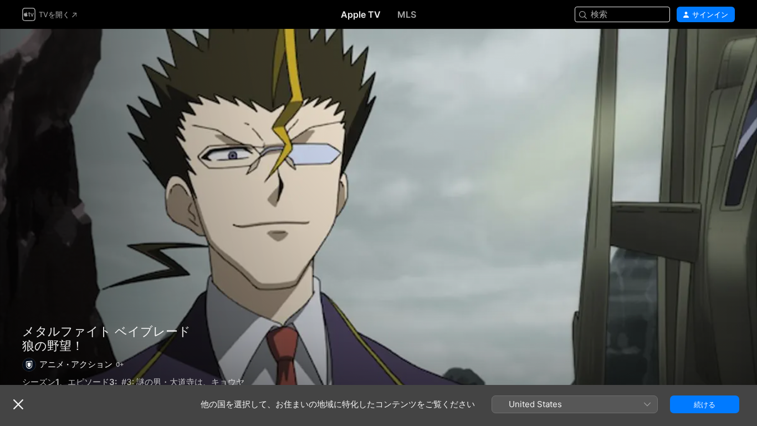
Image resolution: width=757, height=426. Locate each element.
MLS (406, 14)
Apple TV (361, 14)
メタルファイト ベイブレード (106, 331)
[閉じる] (18, 404)
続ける (704, 404)
